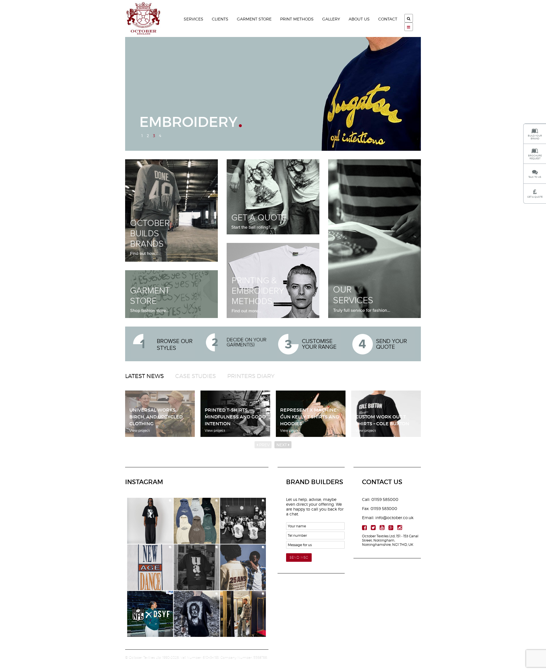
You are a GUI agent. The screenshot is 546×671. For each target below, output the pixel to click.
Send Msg (298, 557)
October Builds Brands (171, 210)
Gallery (331, 18)
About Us (359, 18)
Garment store (171, 294)
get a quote (273, 196)
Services (193, 18)
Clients (220, 18)
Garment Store (254, 18)
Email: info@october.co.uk (387, 517)
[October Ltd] (149, 18)
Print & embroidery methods (273, 280)
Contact (387, 18)
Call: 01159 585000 (380, 499)
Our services (374, 238)
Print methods (297, 18)
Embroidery (188, 124)
